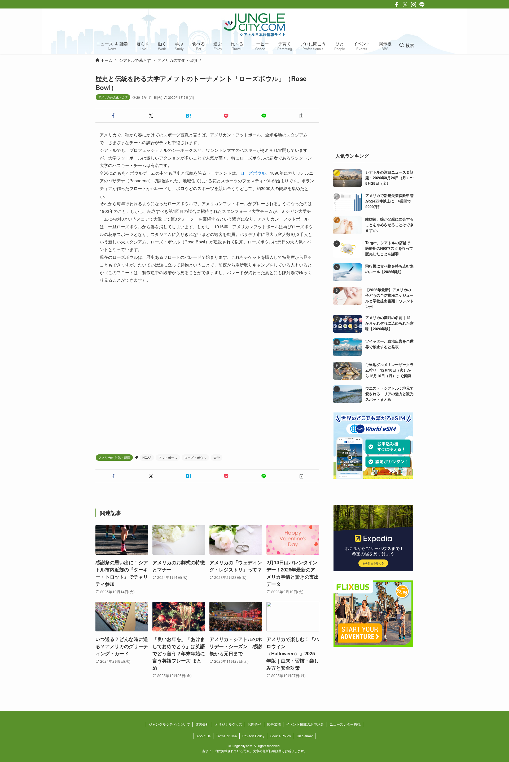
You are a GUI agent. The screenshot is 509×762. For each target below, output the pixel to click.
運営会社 (202, 724)
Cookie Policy (280, 735)
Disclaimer (305, 735)
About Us (203, 735)
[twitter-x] (405, 4)
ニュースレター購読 (345, 724)
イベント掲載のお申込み (305, 724)
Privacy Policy (253, 735)
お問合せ (254, 724)
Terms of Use (226, 735)
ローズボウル (253, 173)
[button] (113, 115)
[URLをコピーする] (301, 115)
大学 (216, 457)
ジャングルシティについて (169, 724)
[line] (422, 4)
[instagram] (413, 4)
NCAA (146, 457)
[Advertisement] (207, 364)
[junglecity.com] (254, 25)
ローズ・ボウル (195, 457)
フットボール (167, 457)
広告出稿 (274, 724)
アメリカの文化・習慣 (113, 97)
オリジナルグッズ (228, 724)
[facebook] (396, 4)
